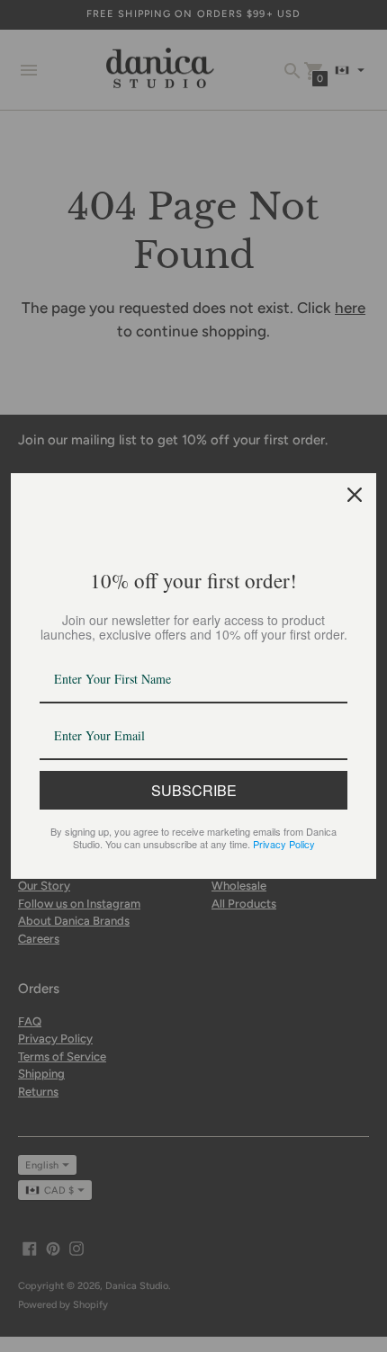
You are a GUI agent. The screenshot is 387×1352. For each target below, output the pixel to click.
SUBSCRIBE (194, 790)
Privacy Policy (284, 844)
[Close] (354, 494)
